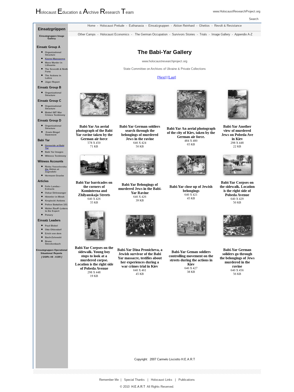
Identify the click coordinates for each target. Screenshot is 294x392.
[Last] (171, 77)
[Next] (162, 77)
